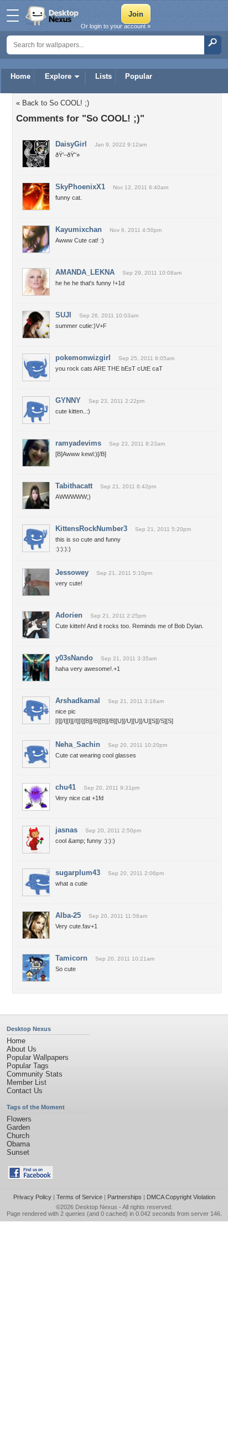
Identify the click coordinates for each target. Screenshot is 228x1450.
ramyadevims (78, 443)
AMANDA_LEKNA (85, 272)
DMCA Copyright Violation (181, 1197)
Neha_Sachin (77, 744)
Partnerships (124, 1197)
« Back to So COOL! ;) (52, 103)
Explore (58, 76)
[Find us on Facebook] (30, 1177)
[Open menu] (12, 15)
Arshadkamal (77, 700)
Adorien (68, 615)
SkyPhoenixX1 (80, 187)
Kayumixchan (78, 229)
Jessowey (72, 572)
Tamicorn (71, 958)
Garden (18, 1127)
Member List (26, 1082)
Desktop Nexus (96, 1207)
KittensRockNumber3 (91, 528)
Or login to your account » (116, 26)
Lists (103, 76)
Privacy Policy (32, 1197)
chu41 (65, 787)
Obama (18, 1144)
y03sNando (74, 658)
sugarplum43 (77, 872)
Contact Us (25, 1091)
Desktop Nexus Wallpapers (53, 15)
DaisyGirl (71, 144)
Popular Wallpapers (38, 1057)
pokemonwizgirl (83, 357)
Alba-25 (68, 915)
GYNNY (68, 400)
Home (20, 76)
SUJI (63, 315)
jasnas (66, 830)
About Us (22, 1049)
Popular (138, 76)
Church (18, 1135)
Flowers (19, 1119)
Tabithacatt (73, 486)
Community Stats (35, 1074)
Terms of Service (79, 1197)
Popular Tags (28, 1066)
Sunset (18, 1152)
